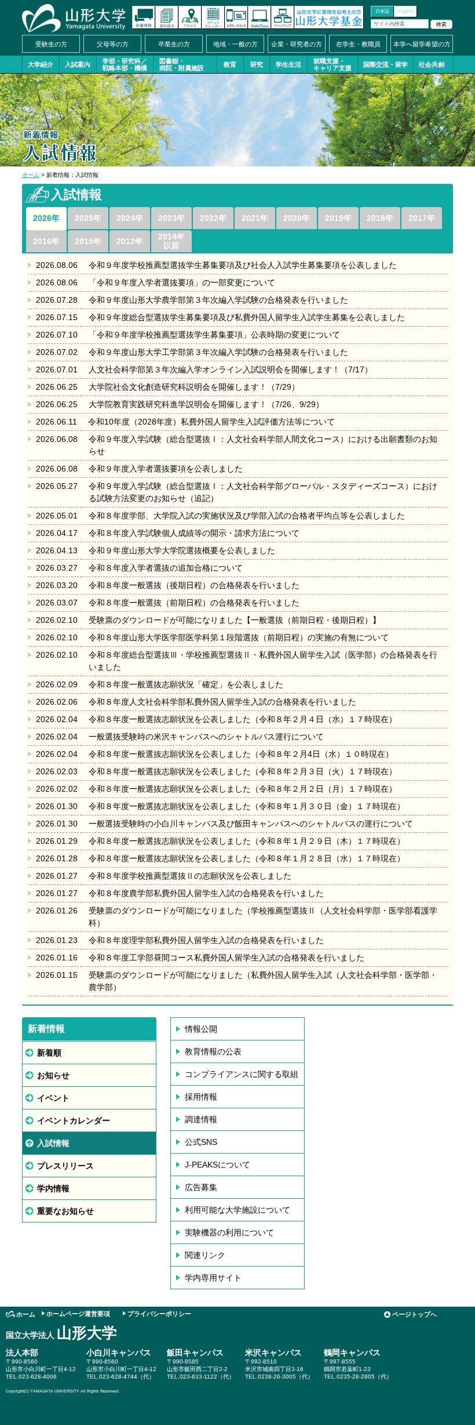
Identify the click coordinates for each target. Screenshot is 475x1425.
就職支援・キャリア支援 (332, 64)
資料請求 (166, 17)
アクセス (190, 17)
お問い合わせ (236, 17)
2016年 (46, 241)
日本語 (382, 11)
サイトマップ (282, 17)
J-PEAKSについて (217, 1164)
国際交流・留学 (385, 64)
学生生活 (288, 64)
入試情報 (53, 1143)
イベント (53, 1098)
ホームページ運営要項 (78, 1313)
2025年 (88, 218)
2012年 (129, 241)
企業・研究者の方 (296, 44)
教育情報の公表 (213, 1051)
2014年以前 (171, 241)
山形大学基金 (329, 17)
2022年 (213, 218)
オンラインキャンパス (259, 17)
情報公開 (201, 1029)
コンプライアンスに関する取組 (241, 1074)
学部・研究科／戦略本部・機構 (125, 64)
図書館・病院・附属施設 (181, 64)
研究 (256, 64)
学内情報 (53, 1188)
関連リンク (205, 1255)
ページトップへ (414, 1314)
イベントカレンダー (213, 17)
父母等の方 (113, 44)
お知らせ (53, 1075)
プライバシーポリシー (159, 1313)
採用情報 (201, 1096)
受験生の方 (51, 44)
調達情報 (201, 1119)
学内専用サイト (213, 1277)
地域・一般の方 (235, 44)
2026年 (46, 218)
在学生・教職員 (358, 44)
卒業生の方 (174, 44)
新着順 (49, 1052)
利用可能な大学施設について (237, 1209)
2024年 (129, 218)
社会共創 (431, 64)
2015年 (88, 241)
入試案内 (77, 64)
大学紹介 (40, 64)
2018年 (380, 218)
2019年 (338, 218)
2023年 (171, 218)
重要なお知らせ (65, 1211)
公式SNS (201, 1142)
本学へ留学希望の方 (422, 44)
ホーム (30, 175)
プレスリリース (65, 1165)
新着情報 (143, 17)
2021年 (255, 218)
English (406, 11)
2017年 (421, 218)
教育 (230, 64)
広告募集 (201, 1187)
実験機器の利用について (229, 1232)
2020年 (296, 218)
